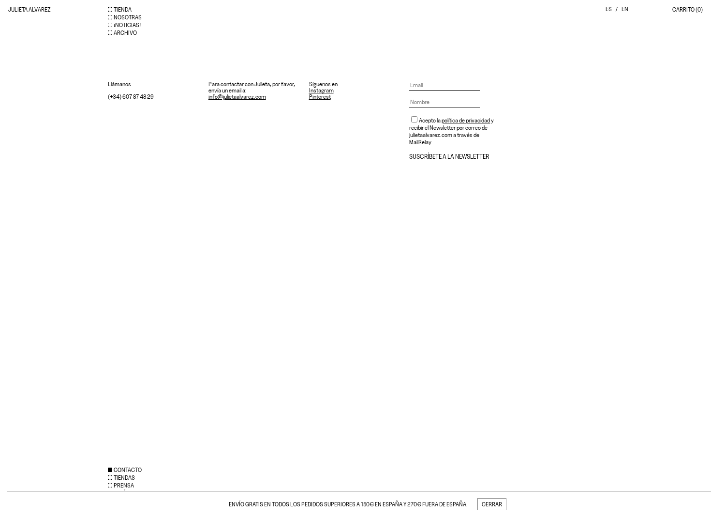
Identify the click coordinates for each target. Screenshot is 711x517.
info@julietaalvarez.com (237, 96)
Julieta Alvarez (29, 9)
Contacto (128, 470)
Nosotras (128, 17)
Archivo (125, 33)
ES (609, 9)
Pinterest (320, 96)
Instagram (321, 90)
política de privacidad (466, 120)
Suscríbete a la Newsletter (449, 156)
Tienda (123, 9)
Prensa (124, 485)
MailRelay (420, 142)
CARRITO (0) (687, 9)
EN (625, 9)
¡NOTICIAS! (127, 25)
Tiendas (124, 477)
